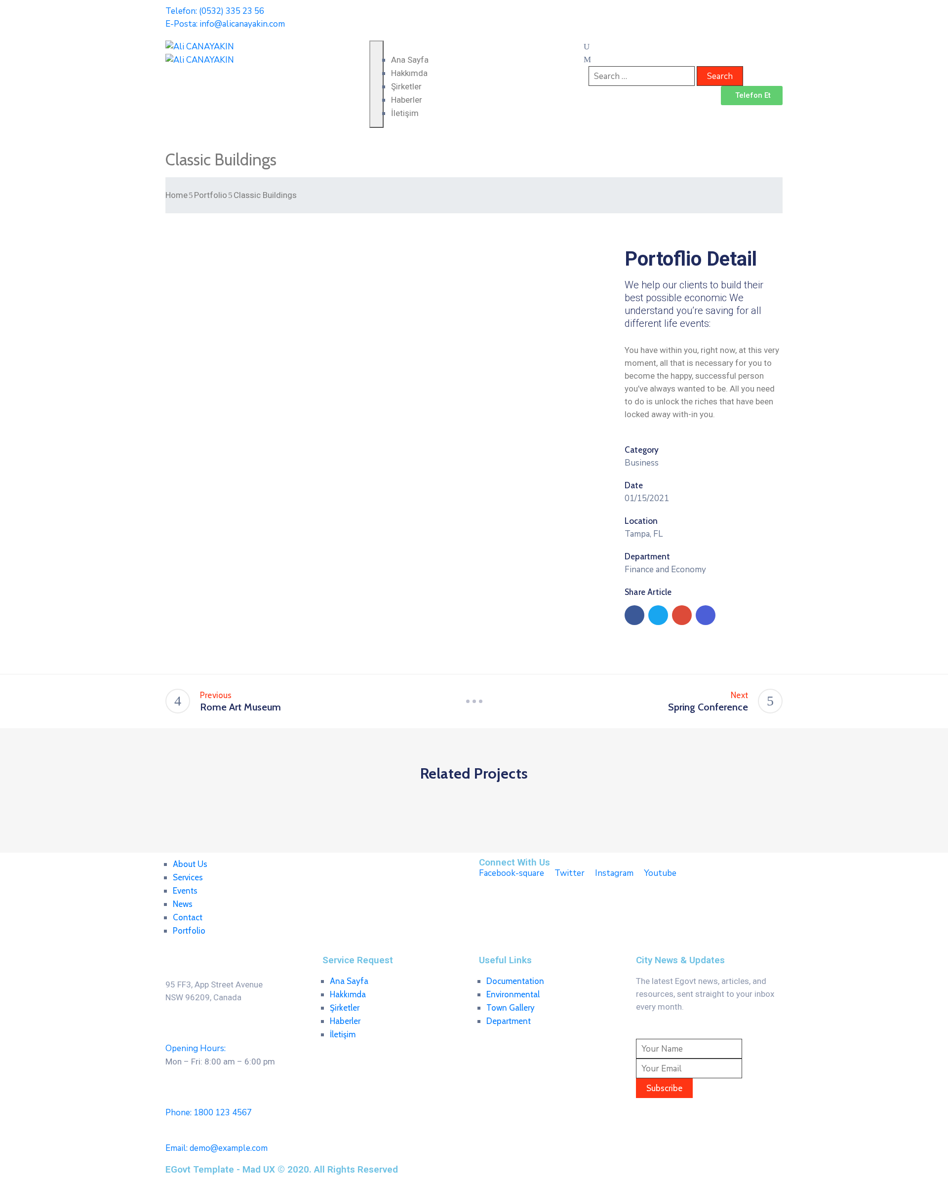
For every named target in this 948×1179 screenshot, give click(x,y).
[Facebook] (634, 615)
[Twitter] (658, 615)
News (183, 904)
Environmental (513, 994)
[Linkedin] (705, 615)
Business (642, 463)
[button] (752, 95)
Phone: (208, 1112)
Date (634, 485)
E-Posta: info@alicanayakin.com (225, 24)
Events (185, 891)
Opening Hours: (195, 1048)
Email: (216, 1148)
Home (176, 195)
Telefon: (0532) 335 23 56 (214, 11)
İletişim (405, 113)
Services (188, 877)
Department (647, 556)
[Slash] (474, 701)
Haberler (406, 100)
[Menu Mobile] (376, 84)
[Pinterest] (682, 615)
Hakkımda (409, 73)
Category (642, 450)
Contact (187, 917)
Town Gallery (510, 1008)
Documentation (515, 981)
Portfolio (210, 195)
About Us (190, 864)
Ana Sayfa (410, 60)
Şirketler (406, 86)
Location (641, 521)
